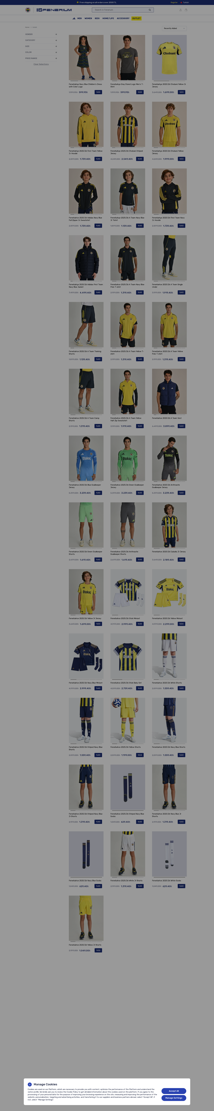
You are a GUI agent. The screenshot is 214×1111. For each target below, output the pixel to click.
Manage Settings (173, 1098)
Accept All (174, 1091)
